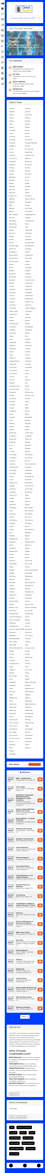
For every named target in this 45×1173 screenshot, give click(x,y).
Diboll (27, 133)
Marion (11, 557)
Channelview (13, 324)
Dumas (27, 146)
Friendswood (29, 221)
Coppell (11, 383)
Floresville (28, 196)
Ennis (27, 180)
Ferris (27, 189)
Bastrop (12, 186)
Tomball (28, 638)
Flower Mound (30, 199)
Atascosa (12, 164)
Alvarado (12, 130)
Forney (27, 205)
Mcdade (11, 573)
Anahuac (12, 140)
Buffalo (11, 271)
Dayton (11, 430)
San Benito (29, 514)
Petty (11, 695)
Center (11, 320)
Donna (27, 136)
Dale (10, 420)
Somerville (28, 564)
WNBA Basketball (16, 1148)
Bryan (11, 264)
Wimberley (29, 729)
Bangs (11, 183)
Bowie (11, 239)
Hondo (27, 355)
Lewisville (12, 492)
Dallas (11, 426)
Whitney (28, 720)
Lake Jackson (13, 467)
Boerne (11, 230)
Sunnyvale (28, 610)
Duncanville (29, 149)
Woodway (28, 738)
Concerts (13, 1133)
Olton (11, 657)
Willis (27, 726)
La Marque (12, 458)
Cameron (12, 292)
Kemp (27, 414)
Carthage (12, 308)
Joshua (27, 398)
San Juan (28, 517)
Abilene (11, 108)
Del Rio (27, 118)
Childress (12, 330)
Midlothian (13, 595)
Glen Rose (28, 258)
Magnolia (12, 542)
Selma (27, 539)
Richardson (29, 454)
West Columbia (30, 704)
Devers (27, 130)
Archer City (13, 158)
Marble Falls (13, 551)
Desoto (27, 127)
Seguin (27, 536)
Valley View (29, 657)
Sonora (27, 567)
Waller (27, 679)
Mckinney (12, 576)
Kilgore (27, 426)
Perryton (12, 691)
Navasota (12, 632)
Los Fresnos (13, 520)
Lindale (11, 498)
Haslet (27, 314)
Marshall (12, 560)
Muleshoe (12, 623)
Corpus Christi (14, 389)
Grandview (29, 283)
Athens (11, 168)
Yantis (27, 744)
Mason (11, 567)
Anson (11, 152)
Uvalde (27, 654)
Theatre (23, 1133)
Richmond (28, 458)
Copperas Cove (14, 386)
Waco (27, 676)
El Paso (27, 168)
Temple (27, 623)
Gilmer (27, 252)
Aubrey (11, 171)
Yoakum (28, 748)
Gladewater (29, 255)
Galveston (28, 233)
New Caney (13, 642)
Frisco (27, 224)
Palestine (12, 670)
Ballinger (12, 177)
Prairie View (29, 433)
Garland (28, 236)
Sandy (27, 526)
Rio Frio (27, 461)
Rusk (26, 495)
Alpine (11, 127)
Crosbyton (12, 411)
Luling (11, 529)
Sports (32, 1133)
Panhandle (13, 676)
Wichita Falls (29, 723)
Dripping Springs (31, 143)
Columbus (12, 367)
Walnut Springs (30, 682)
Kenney (27, 420)
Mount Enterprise (15, 617)
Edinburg (28, 161)
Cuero (11, 414)
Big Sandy (12, 221)
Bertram (12, 218)
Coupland (12, 398)
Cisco (11, 339)
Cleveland (12, 348)
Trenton (27, 642)
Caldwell (12, 289)
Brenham (12, 249)
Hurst (27, 370)
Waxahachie (29, 688)
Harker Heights (30, 308)
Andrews (12, 143)
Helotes (27, 324)
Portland (12, 744)
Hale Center (29, 295)
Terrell (27, 626)
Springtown (29, 585)
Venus (27, 660)
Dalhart (12, 423)
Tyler (26, 645)
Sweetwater (29, 614)
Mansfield (12, 548)
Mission (11, 604)
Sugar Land (29, 604)
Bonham (12, 233)
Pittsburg (12, 710)
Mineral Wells (13, 601)
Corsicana (12, 392)
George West (29, 242)
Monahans (12, 610)
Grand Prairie (29, 280)
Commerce (13, 373)
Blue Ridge (13, 227)
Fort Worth (29, 211)
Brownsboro (13, 255)
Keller (27, 408)
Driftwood (28, 140)
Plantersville (13, 720)
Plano (11, 716)
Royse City (28, 492)
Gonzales (28, 267)
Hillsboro (28, 342)
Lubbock (12, 523)
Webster (28, 695)
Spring (27, 579)
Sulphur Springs (30, 607)
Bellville (11, 208)
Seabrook (28, 532)
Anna (11, 149)
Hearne (27, 320)
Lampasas (12, 470)
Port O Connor (14, 738)
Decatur (28, 111)
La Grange (12, 454)
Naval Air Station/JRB (16, 629)
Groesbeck (28, 292)
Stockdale (28, 595)
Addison (12, 111)
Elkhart (27, 171)
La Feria (12, 451)
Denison (28, 121)
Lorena (11, 517)
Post (10, 748)
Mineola (12, 598)
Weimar (27, 698)
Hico (26, 336)
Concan (12, 377)
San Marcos (29, 520)
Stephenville (29, 592)
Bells (10, 205)
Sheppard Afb (30, 542)
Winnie (27, 732)
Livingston (12, 507)
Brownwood (13, 261)
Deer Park (28, 115)
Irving (27, 389)
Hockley (27, 348)
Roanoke (28, 467)
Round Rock (29, 486)
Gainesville (28, 230)
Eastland (28, 158)
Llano (11, 511)
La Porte (12, 461)
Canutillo (12, 299)
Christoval (12, 333)
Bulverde (12, 274)
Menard (11, 579)
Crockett (12, 405)
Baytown (12, 193)
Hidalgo (27, 339)
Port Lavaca (13, 735)
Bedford (12, 199)
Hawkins (28, 317)
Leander (12, 486)
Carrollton (12, 305)
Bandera (12, 180)
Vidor (27, 667)
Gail (26, 227)
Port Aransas (13, 723)
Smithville (28, 560)
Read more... (14, 1094)
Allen (11, 124)
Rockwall (28, 479)
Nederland (12, 635)
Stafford (27, 589)
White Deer (29, 710)
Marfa (11, 554)
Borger (11, 236)
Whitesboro (29, 716)
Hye (26, 377)
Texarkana (28, 629)
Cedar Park (13, 314)
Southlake (28, 573)
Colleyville (12, 364)
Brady (11, 242)
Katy (26, 405)
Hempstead (29, 327)
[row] (25, 779)
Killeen (27, 430)
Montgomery (13, 614)
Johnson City (29, 395)
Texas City (28, 632)
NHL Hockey (14, 1143)
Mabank (12, 536)
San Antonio (29, 511)
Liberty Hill (13, 495)
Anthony (12, 155)
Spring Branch (30, 582)
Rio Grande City (30, 464)
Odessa (11, 651)
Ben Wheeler (13, 214)
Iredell (27, 386)
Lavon (11, 479)
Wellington (29, 701)
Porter (11, 741)
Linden (11, 501)
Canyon (12, 302)
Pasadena (12, 682)
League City (13, 483)
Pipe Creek (13, 707)
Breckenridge (13, 246)
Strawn (27, 601)
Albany (11, 121)
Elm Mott (28, 174)
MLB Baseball (15, 1138)
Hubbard (28, 361)
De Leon (28, 108)
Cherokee (12, 327)
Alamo (11, 118)
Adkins (11, 115)
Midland (12, 592)
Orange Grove (14, 663)
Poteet (11, 751)
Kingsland (12, 433)
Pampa (11, 673)
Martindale (13, 564)
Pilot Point (13, 704)
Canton (11, 295)
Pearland (12, 685)
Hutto (27, 373)
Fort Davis (28, 208)
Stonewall (28, 598)
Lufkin (11, 526)
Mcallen (11, 570)
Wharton (28, 707)
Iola (26, 383)
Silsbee (27, 551)
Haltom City (29, 302)
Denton (27, 124)
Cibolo (11, 336)
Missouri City (13, 607)
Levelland (12, 489)
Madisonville (13, 539)
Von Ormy (28, 670)
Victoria (27, 663)
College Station (14, 361)
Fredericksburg (30, 214)
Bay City (12, 189)
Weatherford (29, 691)
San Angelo (29, 507)
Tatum (27, 617)
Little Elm (12, 504)
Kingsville (12, 436)
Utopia (27, 651)
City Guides (14, 1154)
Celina (11, 317)
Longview (12, 514)
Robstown (28, 470)
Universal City (30, 648)
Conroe (11, 380)
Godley (27, 261)
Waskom (28, 685)
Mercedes (12, 582)
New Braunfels (14, 638)
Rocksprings (29, 476)
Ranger (27, 442)
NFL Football (28, 1138)
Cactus (11, 286)
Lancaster (12, 473)
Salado (27, 504)
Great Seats (13, 1108)
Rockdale (28, 473)
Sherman (28, 545)
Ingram (27, 380)
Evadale (27, 186)
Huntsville (28, 367)
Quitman (28, 439)
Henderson (28, 330)
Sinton (27, 554)
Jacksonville (29, 392)
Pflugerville (13, 698)
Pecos (11, 688)
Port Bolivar (13, 729)
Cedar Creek (13, 311)
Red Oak (28, 445)
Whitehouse (29, 713)
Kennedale (28, 417)
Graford (27, 271)
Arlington (12, 161)
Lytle (10, 532)
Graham (28, 274)
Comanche (13, 370)
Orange (12, 660)
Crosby (11, 408)
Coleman (12, 358)
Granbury (28, 277)
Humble (28, 364)
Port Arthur (13, 726)
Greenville (28, 289)
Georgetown (29, 246)
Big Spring (13, 224)
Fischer (27, 193)
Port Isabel (12, 732)
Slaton (27, 557)
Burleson (12, 280)
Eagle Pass (28, 152)
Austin (11, 174)
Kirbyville (12, 442)
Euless (27, 183)
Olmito (11, 654)
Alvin (11, 133)
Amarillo (12, 136)
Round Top (29, 489)
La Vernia (12, 464)
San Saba (28, 523)
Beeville (11, 202)
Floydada (28, 202)
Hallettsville (29, 299)
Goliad (27, 264)
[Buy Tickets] (40, 779)
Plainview (12, 713)
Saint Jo (27, 501)
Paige (11, 667)
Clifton (11, 352)
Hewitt (27, 333)
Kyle (10, 448)
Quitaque (28, 436)
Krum (11, 445)
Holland (27, 352)
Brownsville (13, 258)
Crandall (12, 401)
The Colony (29, 635)
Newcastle (12, 645)
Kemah (27, 411)
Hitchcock (28, 345)
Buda (11, 267)
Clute (11, 355)
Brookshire (13, 252)
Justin (27, 401)
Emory (27, 177)
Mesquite (12, 589)
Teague (27, 620)
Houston (28, 358)
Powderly (12, 754)
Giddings (28, 249)
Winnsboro (29, 735)
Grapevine (28, 286)
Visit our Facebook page (18, 1117)
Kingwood (12, 439)
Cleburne (12, 345)
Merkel (11, 585)
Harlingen (28, 311)
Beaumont (13, 196)
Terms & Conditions (24, 1127)
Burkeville (12, 277)
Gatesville (28, 239)
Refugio (27, 448)
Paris (11, 679)
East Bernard (29, 155)
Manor (11, 545)
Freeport (28, 218)
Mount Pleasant (14, 620)
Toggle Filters (35, 764)
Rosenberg (28, 483)
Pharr (11, 701)
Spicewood (28, 576)
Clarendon (12, 342)
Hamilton (28, 305)
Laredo (11, 476)
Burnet (11, 283)
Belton (11, 211)
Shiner (27, 548)
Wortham (28, 741)
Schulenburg (29, 529)
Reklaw (27, 451)
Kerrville (27, 423)
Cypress (12, 417)
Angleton (12, 146)
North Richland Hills (16, 648)
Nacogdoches (13, 626)
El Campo (28, 164)
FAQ (11, 1127)
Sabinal (27, 498)
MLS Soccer (30, 1148)
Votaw (27, 673)
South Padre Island (31, 570)
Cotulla (11, 395)
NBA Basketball (28, 1143)
